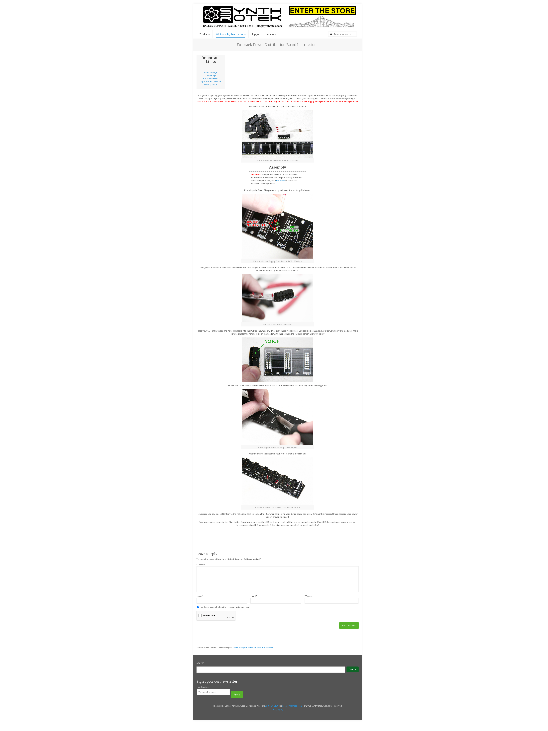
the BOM (280, 180)
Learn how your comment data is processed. (253, 647)
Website (309, 596)
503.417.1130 (272, 705)
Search (200, 662)
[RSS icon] (282, 710)
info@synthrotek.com (292, 705)
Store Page (210, 75)
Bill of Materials (210, 78)
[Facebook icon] (273, 710)
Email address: (203, 687)
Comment (202, 564)
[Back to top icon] (534, 725)
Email (253, 596)
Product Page (210, 72)
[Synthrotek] (277, 17)
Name (200, 596)
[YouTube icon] (276, 710)
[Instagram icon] (279, 710)
